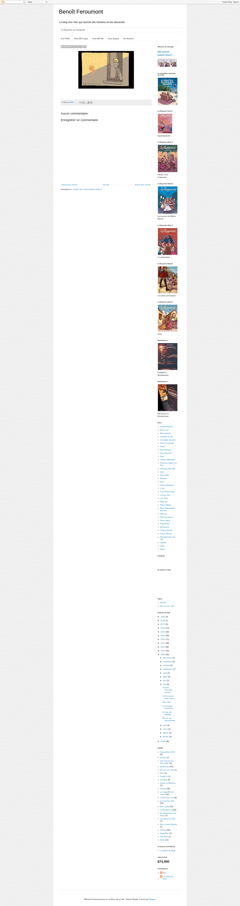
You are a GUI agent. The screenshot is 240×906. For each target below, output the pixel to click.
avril (165, 725)
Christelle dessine (168, 440)
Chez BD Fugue (81, 38)
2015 (163, 632)
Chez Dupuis (113, 38)
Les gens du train (167, 819)
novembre (167, 661)
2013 (163, 639)
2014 (163, 635)
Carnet (163, 757)
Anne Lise (164, 430)
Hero (162, 482)
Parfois (163, 830)
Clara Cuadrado (167, 443)
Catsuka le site (166, 436)
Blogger (152, 899)
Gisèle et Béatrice (168, 783)
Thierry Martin (166, 530)
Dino (162, 456)
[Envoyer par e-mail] (80, 102)
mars (165, 729)
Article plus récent (69, 185)
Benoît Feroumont (81, 12)
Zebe (162, 546)
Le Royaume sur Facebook (73, 30)
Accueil (106, 185)
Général (163, 780)
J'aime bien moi (167, 797)
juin (165, 680)
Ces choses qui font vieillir (166, 762)
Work (162, 840)
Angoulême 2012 (167, 752)
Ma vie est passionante (168, 719)
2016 (163, 628)
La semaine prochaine (167, 707)
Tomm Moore (166, 534)
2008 (163, 741)
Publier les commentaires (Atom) (87, 189)
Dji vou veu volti (167, 606)
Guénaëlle (164, 475)
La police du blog (168, 877)
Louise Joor (165, 495)
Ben (164, 873)
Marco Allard (165, 505)
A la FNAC (65, 38)
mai (165, 684)
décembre (167, 658)
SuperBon (164, 833)
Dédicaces (164, 766)
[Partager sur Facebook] (88, 102)
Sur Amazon (128, 38)
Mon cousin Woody (168, 824)
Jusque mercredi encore (167, 689)
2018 (163, 620)
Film (162, 773)
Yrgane (163, 542)
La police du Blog (167, 850)
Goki (162, 472)
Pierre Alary (165, 520)
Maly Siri (164, 501)
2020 (163, 617)
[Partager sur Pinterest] (91, 102)
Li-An (162, 488)
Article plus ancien (143, 185)
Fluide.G (164, 776)
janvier (166, 736)
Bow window (165, 433)
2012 (163, 643)
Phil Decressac (166, 517)
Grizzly (163, 788)
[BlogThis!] (83, 102)
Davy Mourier (166, 453)
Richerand (164, 527)
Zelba (162, 549)
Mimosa (163, 514)
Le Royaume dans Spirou (168, 697)
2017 (163, 624)
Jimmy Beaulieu (167, 485)
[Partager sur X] (86, 102)
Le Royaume (165, 810)
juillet (165, 677)
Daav (162, 446)
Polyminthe (165, 524)
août (165, 673)
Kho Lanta (164, 806)
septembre (168, 669)
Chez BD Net (98, 38)
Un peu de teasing (167, 713)
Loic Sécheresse (167, 492)
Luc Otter (164, 498)
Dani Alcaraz (165, 450)
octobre (166, 665)
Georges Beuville (167, 468)
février (166, 733)
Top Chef (164, 836)
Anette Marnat (166, 426)
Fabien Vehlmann (167, 459)
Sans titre (166, 702)
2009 (163, 654)
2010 (163, 651)
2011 (163, 647)
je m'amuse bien (167, 801)
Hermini (163, 478)
